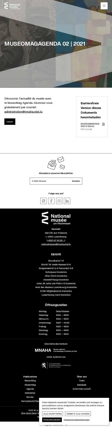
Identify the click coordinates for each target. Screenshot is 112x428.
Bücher (30, 397)
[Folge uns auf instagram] (43, 201)
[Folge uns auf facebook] (51, 201)
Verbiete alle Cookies (78, 414)
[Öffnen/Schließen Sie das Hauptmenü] (104, 5)
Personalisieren (52, 420)
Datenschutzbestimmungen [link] (77, 420)
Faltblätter (30, 393)
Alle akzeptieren (52, 414)
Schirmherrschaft (82, 389)
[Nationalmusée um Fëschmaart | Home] (12, 5)
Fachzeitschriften (30, 401)
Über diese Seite (28, 413)
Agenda (30, 389)
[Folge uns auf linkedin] (67, 201)
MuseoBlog (30, 380)
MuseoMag (30, 385)
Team (82, 380)
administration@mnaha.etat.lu (23, 111)
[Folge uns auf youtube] (59, 201)
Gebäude (81, 385)
